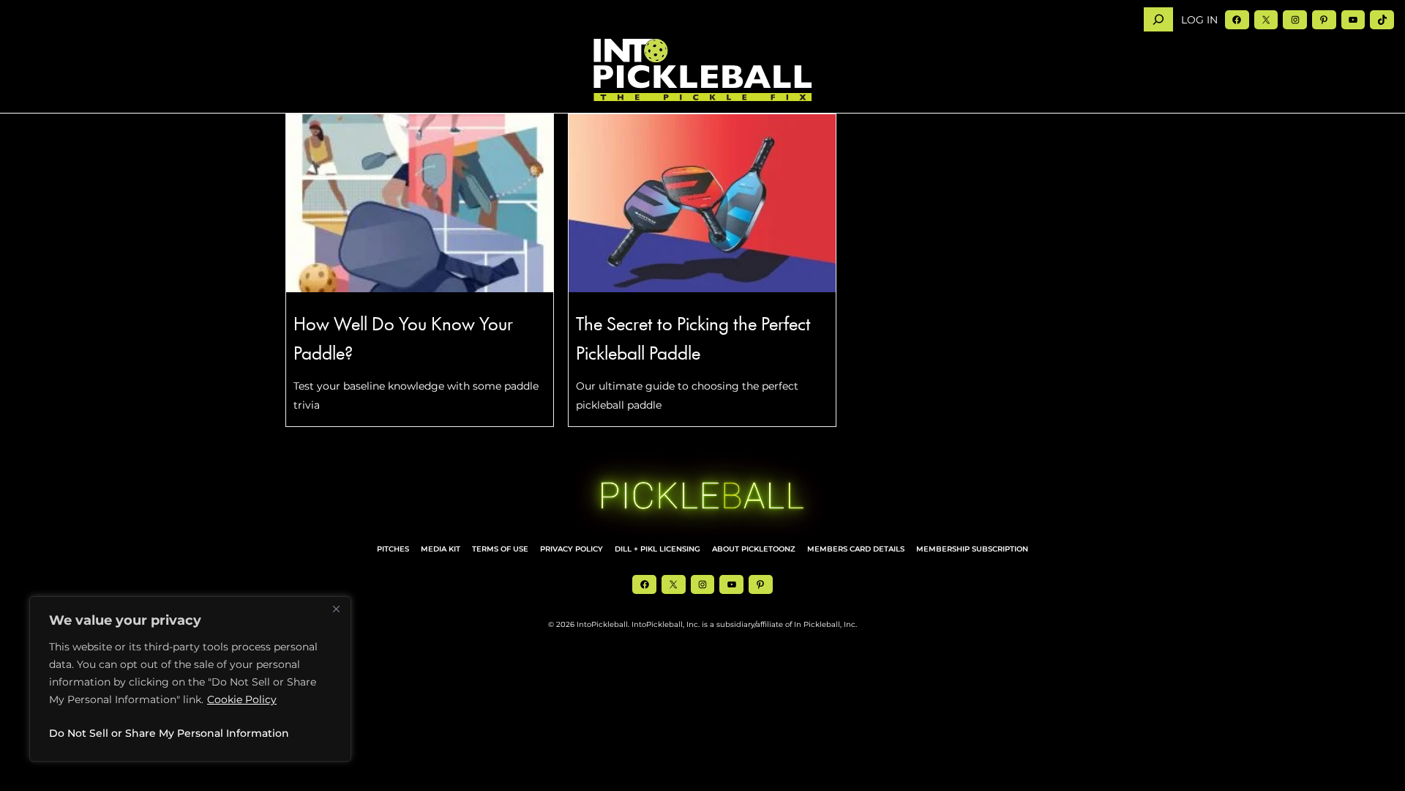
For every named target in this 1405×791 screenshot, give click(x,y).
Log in (1199, 19)
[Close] (336, 608)
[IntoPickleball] (702, 70)
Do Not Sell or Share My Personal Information (169, 733)
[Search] (1158, 19)
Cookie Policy (242, 699)
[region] (190, 679)
